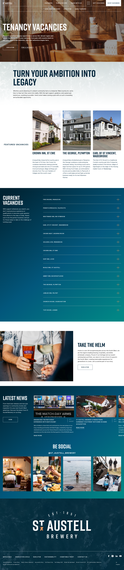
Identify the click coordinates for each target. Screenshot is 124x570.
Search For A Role (22, 557)
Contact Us (82, 557)
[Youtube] (120, 556)
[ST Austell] (8, 3)
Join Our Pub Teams (52, 9)
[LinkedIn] (116, 556)
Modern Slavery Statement (27, 562)
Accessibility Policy (39, 562)
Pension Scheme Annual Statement (11, 564)
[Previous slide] (36, 406)
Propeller (118, 564)
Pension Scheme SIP (81, 562)
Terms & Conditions (7, 562)
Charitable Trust (67, 557)
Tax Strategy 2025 (59, 562)
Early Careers (80, 9)
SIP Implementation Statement (94, 562)
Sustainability (50, 557)
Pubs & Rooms (61, 3)
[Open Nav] (88, 3)
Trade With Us (76, 3)
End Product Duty (49, 562)
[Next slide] (119, 406)
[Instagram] (112, 556)
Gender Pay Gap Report (69, 562)
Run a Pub (67, 9)
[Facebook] (108, 556)
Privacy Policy (16, 562)
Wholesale (7, 557)
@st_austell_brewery (62, 453)
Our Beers (49, 3)
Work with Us (32, 9)
